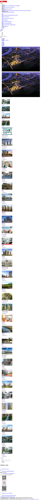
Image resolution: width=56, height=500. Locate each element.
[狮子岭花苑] (7, 288)
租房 (2, 19)
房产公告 (3, 473)
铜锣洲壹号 (3, 212)
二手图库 (5, 23)
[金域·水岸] (7, 387)
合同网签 (3, 495)
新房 (2, 14)
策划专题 (8, 21)
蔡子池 (3, 5)
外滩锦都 (3, 201)
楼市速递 (5, 473)
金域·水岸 (3, 388)
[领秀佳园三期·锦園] (7, 266)
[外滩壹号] (7, 365)
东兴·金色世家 (4, 234)
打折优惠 (3, 10)
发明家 (9, 5)
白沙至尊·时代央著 (5, 311)
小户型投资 (5, 10)
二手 (2, 17)
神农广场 (14, 5)
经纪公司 (7, 18)
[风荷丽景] (7, 255)
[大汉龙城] (7, 431)
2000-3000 (5, 7)
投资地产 (5, 471)
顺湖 (19, 5)
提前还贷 (11, 495)
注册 (2, 30)
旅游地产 (11, 10)
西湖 (12, 5)
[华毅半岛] (7, 332)
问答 (4, 26)
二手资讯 (5, 16)
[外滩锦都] (7, 200)
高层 (11, 12)
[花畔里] (7, 244)
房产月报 (3, 21)
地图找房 (8, 471)
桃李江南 (3, 399)
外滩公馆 (3, 278)
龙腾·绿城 (3, 223)
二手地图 (10, 18)
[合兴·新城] (7, 178)
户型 (15, 15)
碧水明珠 (3, 443)
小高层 (10, 12)
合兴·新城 (3, 179)
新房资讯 (3, 16)
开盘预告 (10, 21)
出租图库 (8, 23)
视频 (3, 26)
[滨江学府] (7, 321)
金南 (11, 5)
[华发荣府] (7, 156)
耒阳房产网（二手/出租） (5, 40)
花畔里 (3, 245)
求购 (12, 18)
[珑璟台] (7, 189)
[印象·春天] (7, 376)
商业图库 (10, 23)
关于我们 (3, 27)
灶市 (8, 5)
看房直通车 (3, 38)
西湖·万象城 (4, 410)
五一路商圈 (16, 5)
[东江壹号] (7, 420)
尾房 (6, 12)
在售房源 (3, 493)
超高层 (13, 12)
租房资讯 (8, 16)
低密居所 (16, 10)
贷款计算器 (8, 495)
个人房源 (3, 18)
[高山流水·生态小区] (7, 134)
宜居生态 (13, 10)
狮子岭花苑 (3, 289)
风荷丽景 (3, 256)
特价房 (14, 15)
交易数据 (11, 473)
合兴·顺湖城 (4, 168)
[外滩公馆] (7, 277)
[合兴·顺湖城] (7, 167)
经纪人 (5, 18)
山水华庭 (3, 454)
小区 (11, 18)
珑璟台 (3, 190)
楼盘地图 (5, 15)
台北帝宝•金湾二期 (5, 300)
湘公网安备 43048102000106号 (35, 499)
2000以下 (3, 7)
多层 (8, 12)
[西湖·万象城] (7, 409)
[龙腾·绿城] (7, 222)
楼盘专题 (5, 21)
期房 (3, 12)
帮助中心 (6, 26)
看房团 (9, 15)
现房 (4, 12)
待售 (2, 12)
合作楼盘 (21, 10)
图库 (2, 22)
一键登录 (1, 29)
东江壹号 (3, 421)
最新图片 (3, 42)
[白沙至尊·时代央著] (7, 310)
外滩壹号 (3, 366)
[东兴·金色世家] (7, 233)
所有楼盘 (3, 15)
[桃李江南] (7, 398)
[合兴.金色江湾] (7, 145)
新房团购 (11, 15)
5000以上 (13, 7)
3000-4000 (8, 7)
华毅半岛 (3, 333)
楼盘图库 (3, 23)
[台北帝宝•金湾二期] (7, 299)
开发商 (17, 15)
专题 (2, 20)
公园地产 (18, 10)
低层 (7, 12)
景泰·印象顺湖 (4, 355)
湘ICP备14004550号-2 (27, 499)
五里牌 (4, 5)
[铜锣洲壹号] (7, 211)
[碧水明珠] (7, 442)
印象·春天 (3, 377)
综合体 (23, 10)
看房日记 (13, 473)
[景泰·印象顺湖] (7, 354)
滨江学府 (3, 322)
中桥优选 (25, 10)
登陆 (1, 30)
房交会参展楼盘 (28, 10)
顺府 (2, 344)
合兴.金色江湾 (4, 146)
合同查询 (5, 495)
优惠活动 (8, 473)
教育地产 (8, 10)
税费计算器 (14, 495)
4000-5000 (11, 7)
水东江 (6, 5)
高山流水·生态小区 (5, 135)
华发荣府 (3, 157)
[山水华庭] (7, 453)
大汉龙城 (3, 432)
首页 (2, 13)
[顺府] (7, 343)
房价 (7, 15)
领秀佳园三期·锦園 (5, 267)
